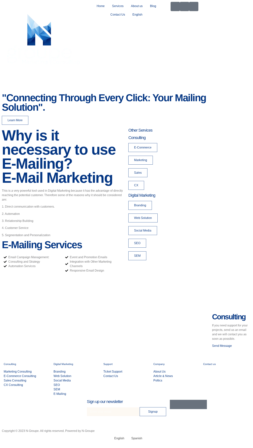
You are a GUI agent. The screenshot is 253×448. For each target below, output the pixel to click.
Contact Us (117, 14)
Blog (153, 6)
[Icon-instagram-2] (184, 6)
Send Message (222, 345)
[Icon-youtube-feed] (193, 6)
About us (137, 6)
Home (101, 6)
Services (118, 6)
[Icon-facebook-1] (175, 6)
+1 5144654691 (228, 376)
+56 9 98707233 (228, 371)
